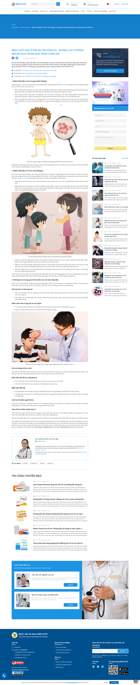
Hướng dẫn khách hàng (56, 11)
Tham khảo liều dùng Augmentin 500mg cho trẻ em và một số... (58, 543)
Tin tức (83, 11)
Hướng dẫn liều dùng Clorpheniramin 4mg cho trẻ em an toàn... (58, 514)
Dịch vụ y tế (43, 11)
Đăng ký (117, 4)
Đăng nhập (125, 4)
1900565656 (17, 647)
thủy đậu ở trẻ (21, 178)
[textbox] (110, 132)
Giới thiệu (35, 11)
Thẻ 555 (89, 11)
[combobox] (110, 132)
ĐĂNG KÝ (123, 651)
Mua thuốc (112, 11)
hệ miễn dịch (34, 463)
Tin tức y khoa (25, 27)
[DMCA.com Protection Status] (18, 673)
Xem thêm (125, 158)
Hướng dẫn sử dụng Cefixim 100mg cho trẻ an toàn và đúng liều (58, 499)
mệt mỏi (42, 463)
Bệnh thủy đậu (48, 94)
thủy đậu (63, 85)
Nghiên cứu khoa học (72, 11)
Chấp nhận (114, 682)
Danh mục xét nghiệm (100, 11)
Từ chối (106, 682)
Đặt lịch (70, 585)
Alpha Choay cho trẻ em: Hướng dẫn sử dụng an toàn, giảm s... (58, 528)
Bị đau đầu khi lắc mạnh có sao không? (116, 207)
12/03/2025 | (35, 76)
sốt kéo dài (49, 463)
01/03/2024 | (35, 70)
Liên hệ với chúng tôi (110, 71)
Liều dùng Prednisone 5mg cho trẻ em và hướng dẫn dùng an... (58, 484)
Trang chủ (15, 27)
